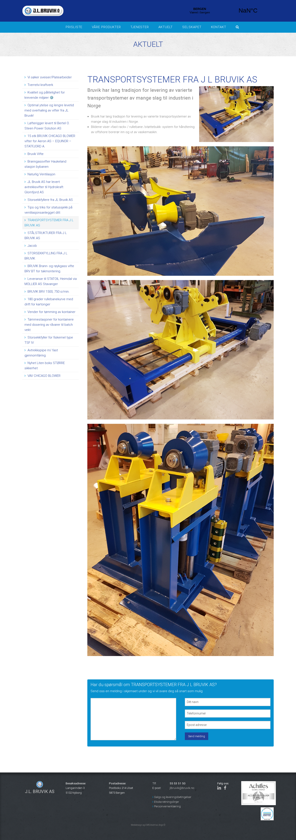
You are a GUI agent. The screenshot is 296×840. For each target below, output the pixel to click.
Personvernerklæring (167, 806)
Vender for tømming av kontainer (51, 312)
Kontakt (218, 27)
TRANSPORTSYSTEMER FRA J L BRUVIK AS (48, 222)
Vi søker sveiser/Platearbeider (49, 77)
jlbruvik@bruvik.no (182, 788)
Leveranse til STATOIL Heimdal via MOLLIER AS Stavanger (50, 281)
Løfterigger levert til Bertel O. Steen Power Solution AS (47, 125)
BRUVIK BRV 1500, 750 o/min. (48, 291)
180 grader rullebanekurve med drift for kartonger (48, 301)
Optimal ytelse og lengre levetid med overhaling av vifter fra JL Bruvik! (49, 110)
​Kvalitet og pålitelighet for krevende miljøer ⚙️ (44, 95)
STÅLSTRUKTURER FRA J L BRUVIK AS (45, 235)
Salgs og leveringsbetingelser (172, 797)
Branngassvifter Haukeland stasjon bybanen (45, 164)
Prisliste (74, 27)
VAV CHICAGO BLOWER (43, 376)
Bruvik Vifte (35, 154)
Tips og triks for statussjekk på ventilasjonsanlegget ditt (48, 209)
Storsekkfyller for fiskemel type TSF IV (48, 340)
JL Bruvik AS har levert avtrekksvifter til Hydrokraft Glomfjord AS (43, 187)
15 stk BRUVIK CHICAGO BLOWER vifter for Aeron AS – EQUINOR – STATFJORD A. (49, 141)
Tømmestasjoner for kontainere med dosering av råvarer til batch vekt (49, 325)
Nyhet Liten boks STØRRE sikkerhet (44, 365)
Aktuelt (165, 27)
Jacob (32, 246)
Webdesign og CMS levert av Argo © (148, 825)
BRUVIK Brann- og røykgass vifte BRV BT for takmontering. (49, 268)
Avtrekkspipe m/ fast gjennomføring (41, 352)
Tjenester (139, 27)
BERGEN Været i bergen (224, 10)
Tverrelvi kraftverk (40, 85)
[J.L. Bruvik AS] (93, 11)
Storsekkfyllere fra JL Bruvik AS (50, 200)
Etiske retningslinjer (166, 801)
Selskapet (191, 27)
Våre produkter (106, 27)
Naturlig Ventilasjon (41, 174)
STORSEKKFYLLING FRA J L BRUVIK (45, 255)
